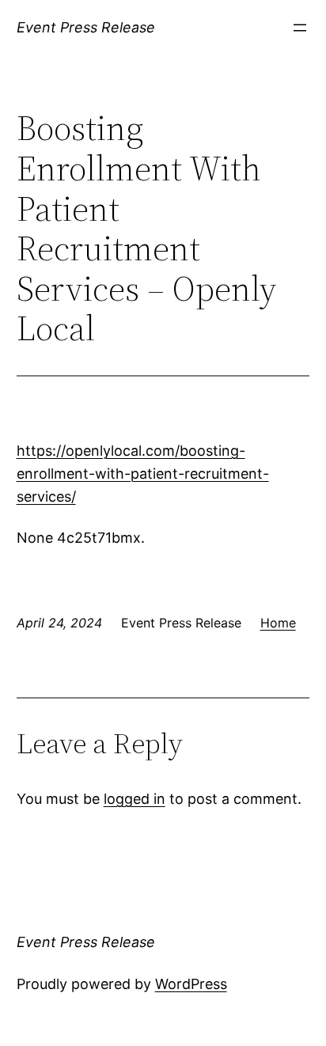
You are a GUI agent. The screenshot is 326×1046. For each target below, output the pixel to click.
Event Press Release (86, 27)
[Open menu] (299, 27)
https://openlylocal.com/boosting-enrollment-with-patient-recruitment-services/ (143, 473)
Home (278, 623)
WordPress (191, 984)
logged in (134, 798)
